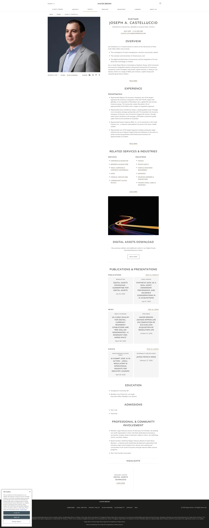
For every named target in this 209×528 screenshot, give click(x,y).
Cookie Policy (23, 509)
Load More (133, 191)
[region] (16, 508)
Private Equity (143, 164)
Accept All (17, 512)
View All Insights (152, 275)
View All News (153, 309)
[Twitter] (99, 75)
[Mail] (93, 75)
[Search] (160, 4)
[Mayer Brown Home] (104, 4)
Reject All (16, 517)
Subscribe (71, 507)
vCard (62, 75)
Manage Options (16, 521)
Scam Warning (72, 75)
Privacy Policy (94, 507)
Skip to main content (8, 1)
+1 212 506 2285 (137, 31)
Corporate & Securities (119, 160)
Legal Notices (82, 507)
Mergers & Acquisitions (119, 164)
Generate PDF (53, 75)
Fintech (141, 160)
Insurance (142, 173)
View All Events (153, 349)
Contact (129, 507)
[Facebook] (96, 75)
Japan (113, 173)
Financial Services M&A (119, 177)
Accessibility (120, 507)
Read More (133, 80)
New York (127, 31)
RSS (136, 507)
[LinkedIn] (90, 75)
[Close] (30, 492)
